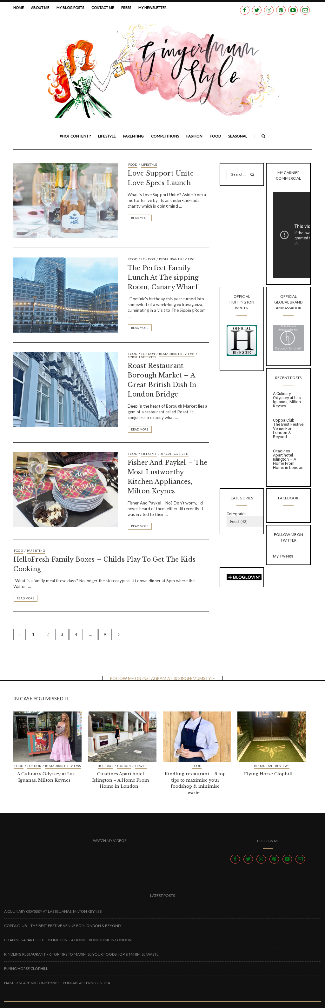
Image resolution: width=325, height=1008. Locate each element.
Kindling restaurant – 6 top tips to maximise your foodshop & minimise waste (81, 954)
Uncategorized (142, 357)
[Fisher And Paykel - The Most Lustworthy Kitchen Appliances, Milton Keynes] (65, 489)
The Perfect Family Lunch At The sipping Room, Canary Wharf (163, 277)
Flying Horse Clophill (268, 774)
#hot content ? (75, 136)
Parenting (133, 136)
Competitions (165, 136)
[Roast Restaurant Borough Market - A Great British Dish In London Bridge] (65, 389)
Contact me (102, 7)
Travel (141, 766)
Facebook (288, 498)
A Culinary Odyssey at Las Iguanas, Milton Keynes (287, 399)
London (148, 259)
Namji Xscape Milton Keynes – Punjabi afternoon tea (57, 982)
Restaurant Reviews (177, 259)
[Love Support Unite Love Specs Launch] (65, 200)
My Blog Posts (70, 7)
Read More (140, 218)
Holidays (105, 766)
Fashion (194, 136)
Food (215, 136)
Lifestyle (107, 136)
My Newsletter (152, 7)
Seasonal (237, 136)
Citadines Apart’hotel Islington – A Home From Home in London (288, 459)
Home (18, 7)
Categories (237, 513)
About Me (40, 7)
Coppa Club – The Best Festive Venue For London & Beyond (288, 428)
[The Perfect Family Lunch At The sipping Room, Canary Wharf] (65, 294)
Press (126, 7)
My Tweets (283, 556)
